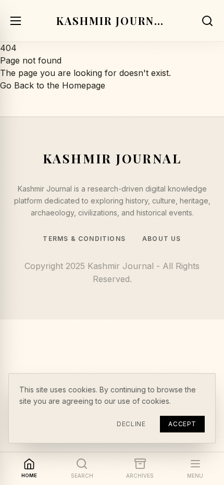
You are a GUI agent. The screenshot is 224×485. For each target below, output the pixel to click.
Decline (131, 424)
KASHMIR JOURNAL (112, 21)
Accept (182, 424)
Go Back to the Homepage (52, 85)
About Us (161, 238)
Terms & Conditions (84, 238)
